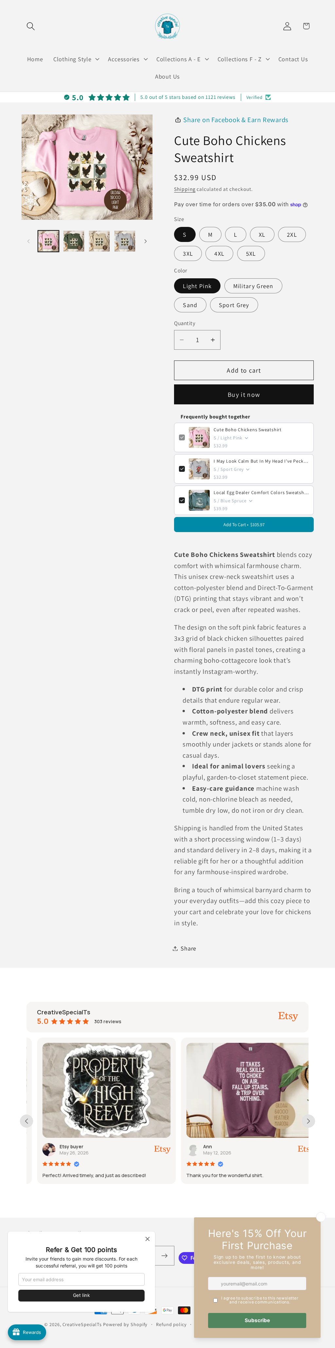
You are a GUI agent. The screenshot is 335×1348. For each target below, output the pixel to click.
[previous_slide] (26, 1121)
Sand (190, 305)
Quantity (184, 323)
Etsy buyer (61, 1146)
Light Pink (197, 286)
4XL (219, 253)
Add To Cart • (244, 524)
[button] (30, 26)
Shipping (184, 189)
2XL (292, 234)
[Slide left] (28, 241)
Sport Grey (234, 305)
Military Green (253, 286)
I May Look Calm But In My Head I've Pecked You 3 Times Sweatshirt (261, 461)
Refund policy (171, 1324)
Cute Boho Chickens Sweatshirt (248, 430)
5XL (251, 253)
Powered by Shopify (125, 1324)
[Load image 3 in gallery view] (99, 241)
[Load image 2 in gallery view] (73, 241)
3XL (188, 253)
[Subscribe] (164, 1256)
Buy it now (244, 394)
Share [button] (188, 948)
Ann (197, 1146)
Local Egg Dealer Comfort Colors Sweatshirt (261, 492)
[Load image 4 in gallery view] (124, 241)
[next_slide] (308, 1121)
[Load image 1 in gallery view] (48, 241)
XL (262, 234)
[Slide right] (145, 241)
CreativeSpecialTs (82, 1324)
